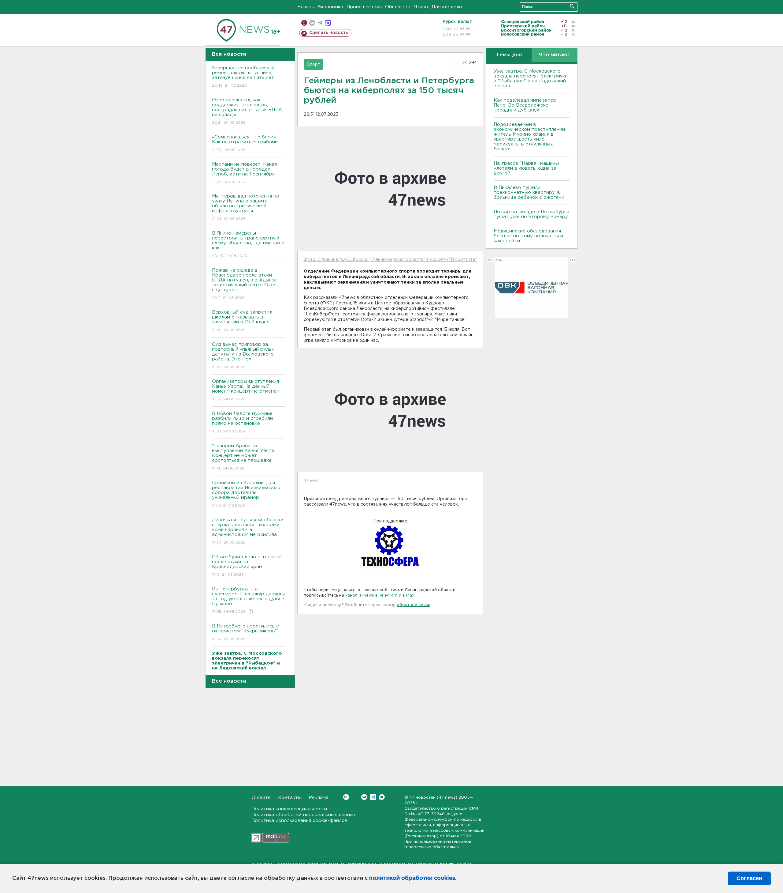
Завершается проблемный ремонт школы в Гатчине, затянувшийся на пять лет (243, 76)
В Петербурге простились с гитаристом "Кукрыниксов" (245, 632)
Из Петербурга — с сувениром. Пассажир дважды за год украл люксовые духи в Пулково (248, 600)
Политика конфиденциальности (289, 809)
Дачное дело (447, 7)
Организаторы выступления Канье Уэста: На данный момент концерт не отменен (245, 390)
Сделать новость (328, 33)
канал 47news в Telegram (371, 595)
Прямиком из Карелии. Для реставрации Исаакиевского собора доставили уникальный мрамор (246, 494)
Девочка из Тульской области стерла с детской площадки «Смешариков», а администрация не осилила (248, 531)
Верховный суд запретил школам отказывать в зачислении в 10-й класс (242, 321)
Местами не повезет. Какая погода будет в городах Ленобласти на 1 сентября (244, 173)
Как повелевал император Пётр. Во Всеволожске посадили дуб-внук (525, 105)
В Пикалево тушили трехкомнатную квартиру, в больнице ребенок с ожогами (529, 192)
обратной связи (413, 605)
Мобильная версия (304, 23)
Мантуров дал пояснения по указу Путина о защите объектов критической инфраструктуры (245, 207)
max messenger (328, 23)
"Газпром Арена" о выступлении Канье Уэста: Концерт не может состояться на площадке (243, 457)
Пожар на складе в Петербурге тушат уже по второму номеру (531, 214)
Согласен (749, 878)
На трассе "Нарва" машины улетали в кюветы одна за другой (526, 168)
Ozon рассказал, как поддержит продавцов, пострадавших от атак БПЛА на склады (247, 111)
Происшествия (364, 7)
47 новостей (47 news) (433, 797)
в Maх (408, 595)
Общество (397, 7)
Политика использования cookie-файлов (299, 821)
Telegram (373, 797)
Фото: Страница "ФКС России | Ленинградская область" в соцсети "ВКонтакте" (390, 260)
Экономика (330, 7)
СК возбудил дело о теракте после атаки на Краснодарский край (246, 565)
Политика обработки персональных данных (303, 815)
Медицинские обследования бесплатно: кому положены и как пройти (528, 236)
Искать (572, 6)
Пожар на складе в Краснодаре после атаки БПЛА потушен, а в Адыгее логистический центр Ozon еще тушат (244, 284)
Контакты (289, 798)
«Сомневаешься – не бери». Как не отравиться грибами (245, 143)
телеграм (320, 23)
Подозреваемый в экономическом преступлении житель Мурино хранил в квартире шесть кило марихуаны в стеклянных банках (529, 136)
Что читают (554, 55)
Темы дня (509, 55)
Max (382, 797)
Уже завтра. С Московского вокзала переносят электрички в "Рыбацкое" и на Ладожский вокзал (531, 78)
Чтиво (421, 7)
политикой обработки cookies (412, 878)
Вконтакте (364, 797)
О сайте (261, 798)
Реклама (318, 798)
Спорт (313, 64)
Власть (305, 7)
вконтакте (312, 23)
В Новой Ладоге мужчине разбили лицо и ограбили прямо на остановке (242, 422)
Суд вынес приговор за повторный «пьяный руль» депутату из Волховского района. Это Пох (243, 355)
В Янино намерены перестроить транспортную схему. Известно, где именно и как (248, 244)
